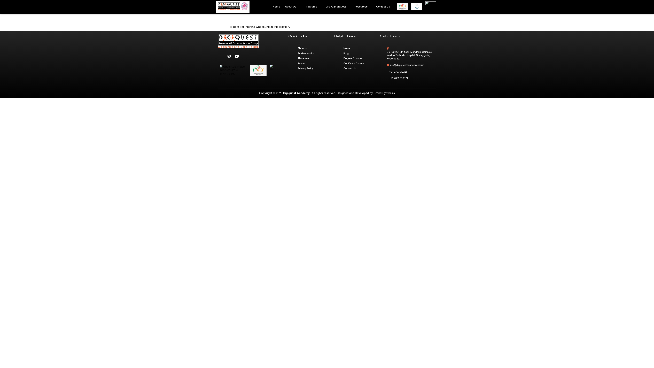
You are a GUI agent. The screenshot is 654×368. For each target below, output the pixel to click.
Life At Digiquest (336, 6)
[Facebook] (221, 56)
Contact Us (383, 6)
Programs (311, 6)
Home (276, 6)
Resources (361, 6)
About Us (290, 6)
